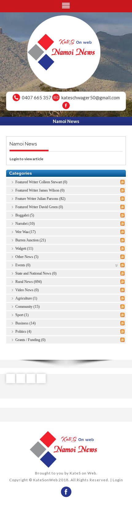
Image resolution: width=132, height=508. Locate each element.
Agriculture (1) (26, 298)
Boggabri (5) (24, 215)
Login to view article (26, 159)
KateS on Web (83, 473)
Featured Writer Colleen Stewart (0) (41, 182)
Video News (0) (27, 290)
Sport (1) (22, 315)
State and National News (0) (35, 273)
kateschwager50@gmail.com (90, 97)
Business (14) (25, 323)
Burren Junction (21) (30, 240)
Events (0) (22, 265)
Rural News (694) (28, 282)
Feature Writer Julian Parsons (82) (40, 198)
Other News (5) (26, 257)
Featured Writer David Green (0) (39, 207)
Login (118, 480)
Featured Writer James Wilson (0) (39, 190)
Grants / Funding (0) (30, 340)
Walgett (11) (24, 248)
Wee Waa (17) (25, 232)
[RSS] (122, 182)
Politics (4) (23, 331)
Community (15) (27, 306)
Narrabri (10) (25, 223)
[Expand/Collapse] (117, 265)
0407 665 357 (36, 97)
